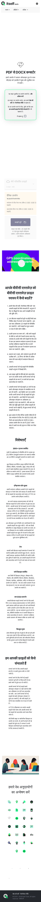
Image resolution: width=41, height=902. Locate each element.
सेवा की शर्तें (16, 894)
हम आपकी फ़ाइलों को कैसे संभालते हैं (19, 109)
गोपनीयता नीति (19, 103)
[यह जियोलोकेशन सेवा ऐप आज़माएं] (20, 261)
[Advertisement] (20, 35)
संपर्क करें (21, 898)
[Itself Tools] (20, 870)
